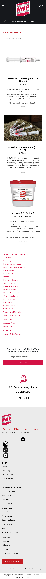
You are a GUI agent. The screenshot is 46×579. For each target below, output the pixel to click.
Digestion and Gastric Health (16, 267)
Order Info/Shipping (9, 491)
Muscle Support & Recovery (15, 293)
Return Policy (7, 504)
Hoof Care (8, 277)
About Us (5, 541)
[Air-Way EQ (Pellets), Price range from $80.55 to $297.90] (23, 194)
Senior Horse (9, 306)
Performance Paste (12, 264)
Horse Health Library (10, 533)
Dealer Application (9, 520)
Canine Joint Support (12, 334)
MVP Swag (9, 320)
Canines (8, 331)
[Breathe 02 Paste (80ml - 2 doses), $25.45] (23, 59)
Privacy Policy (7, 495)
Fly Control (8, 274)
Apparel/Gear (9, 323)
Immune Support (11, 280)
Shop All (5, 467)
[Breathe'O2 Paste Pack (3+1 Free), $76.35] (23, 128)
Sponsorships (7, 516)
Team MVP (6, 512)
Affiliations (6, 545)
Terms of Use (22, 569)
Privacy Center (10, 569)
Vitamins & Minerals (12, 312)
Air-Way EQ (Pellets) (23, 213)
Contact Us (6, 499)
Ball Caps (7, 326)
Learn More (23, 398)
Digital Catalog (7, 479)
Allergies (7, 258)
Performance (9, 299)
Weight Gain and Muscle (14, 315)
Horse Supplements (15, 254)
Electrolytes (8, 270)
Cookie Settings (35, 569)
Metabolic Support (11, 286)
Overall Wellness (10, 296)
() (42, 5)
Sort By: (7, 39)
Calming (7, 261)
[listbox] (22, 38)
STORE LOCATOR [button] (12, 562)
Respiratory (8, 302)
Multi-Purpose (9, 289)
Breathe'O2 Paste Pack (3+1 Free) (23, 148)
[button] (23, 439)
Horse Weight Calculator (11, 553)
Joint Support (9, 283)
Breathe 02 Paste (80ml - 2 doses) (23, 80)
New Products (7, 475)
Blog (3, 529)
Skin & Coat (8, 309)
